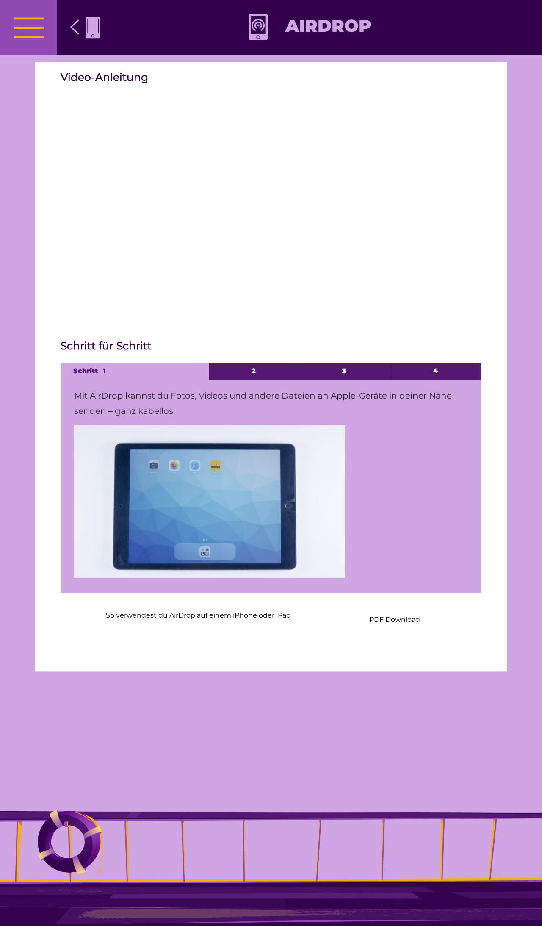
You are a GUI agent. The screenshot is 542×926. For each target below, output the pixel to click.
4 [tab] (435, 371)
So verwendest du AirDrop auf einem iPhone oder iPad (198, 615)
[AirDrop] (85, 27)
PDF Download (394, 619)
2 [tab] (254, 371)
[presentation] (28, 27)
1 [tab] (104, 371)
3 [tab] (344, 371)
